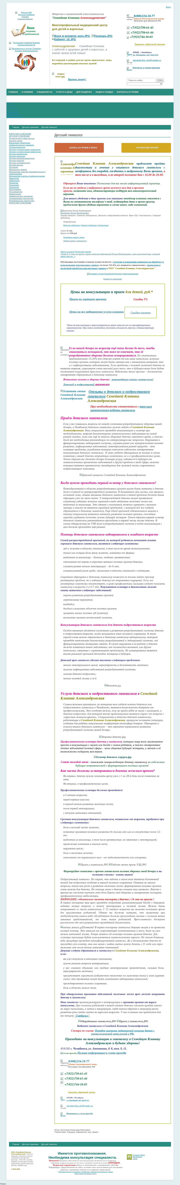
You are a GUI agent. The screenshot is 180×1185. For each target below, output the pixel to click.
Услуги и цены (64, 92)
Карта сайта (79, 1173)
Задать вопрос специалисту (75, 240)
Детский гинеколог (49, 1144)
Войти (168, 7)
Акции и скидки (104, 92)
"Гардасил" (82, 1015)
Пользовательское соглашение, (69, 1172)
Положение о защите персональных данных (97, 1172)
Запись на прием (67, 251)
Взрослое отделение (71, 225)
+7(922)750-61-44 (142, 32)
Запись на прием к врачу (83, 148)
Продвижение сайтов (137, 1157)
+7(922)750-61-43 (142, 27)
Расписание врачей (147, 148)
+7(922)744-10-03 (141, 37)
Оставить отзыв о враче (74, 237)
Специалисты (44, 92)
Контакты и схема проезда (146, 68)
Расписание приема (83, 251)
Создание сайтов (138, 1155)
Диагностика (103, 225)
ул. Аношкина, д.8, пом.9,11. (145, 55)
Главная (13, 92)
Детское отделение (89, 225)
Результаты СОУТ (90, 1173)
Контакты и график (128, 92)
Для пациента (84, 92)
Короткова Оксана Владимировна (74, 213)
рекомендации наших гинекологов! (132, 379)
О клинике (27, 92)
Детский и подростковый (86, 384)
